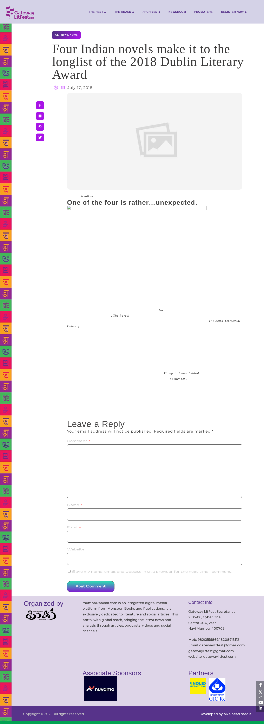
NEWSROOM (177, 11)
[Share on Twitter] (40, 137)
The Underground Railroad (132, 389)
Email (74, 527)
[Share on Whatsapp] (40, 127)
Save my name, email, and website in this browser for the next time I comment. (152, 571)
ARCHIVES (150, 11)
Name (75, 504)
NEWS (74, 35)
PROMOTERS (203, 11)
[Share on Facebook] (40, 105)
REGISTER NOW (232, 11)
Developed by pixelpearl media (225, 714)
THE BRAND (122, 11)
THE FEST (96, 11)
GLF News (61, 35)
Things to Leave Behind (93, 315)
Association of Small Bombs (185, 310)
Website (76, 549)
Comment (79, 440)
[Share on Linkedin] (40, 116)
